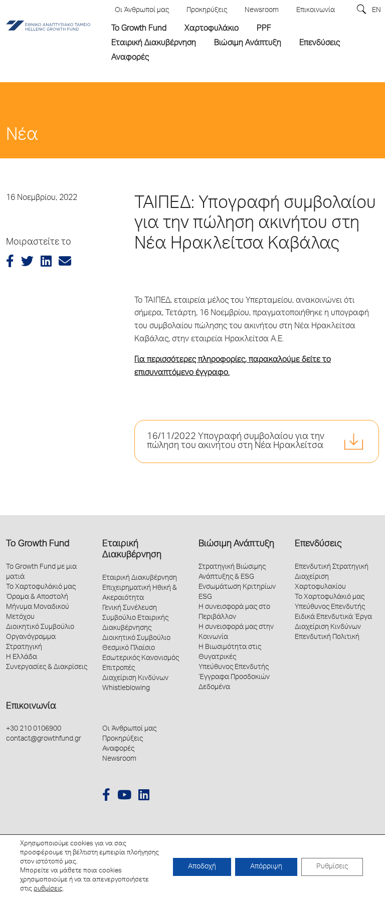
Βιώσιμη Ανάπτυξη (236, 544)
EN (376, 10)
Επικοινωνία (31, 706)
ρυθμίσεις (48, 889)
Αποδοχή (202, 866)
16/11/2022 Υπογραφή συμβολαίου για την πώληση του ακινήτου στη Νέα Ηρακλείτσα (235, 441)
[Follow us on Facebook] (106, 796)
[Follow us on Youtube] (124, 796)
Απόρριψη (266, 866)
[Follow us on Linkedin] (143, 796)
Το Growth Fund (37, 544)
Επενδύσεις (318, 544)
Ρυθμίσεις (332, 866)
